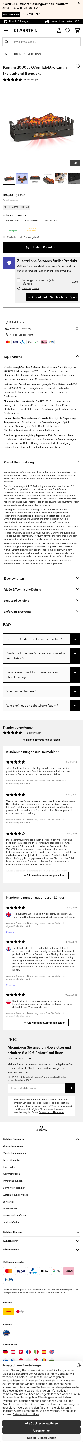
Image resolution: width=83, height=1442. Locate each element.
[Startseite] (9, 54)
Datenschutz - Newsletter (51, 1112)
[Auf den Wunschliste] (78, 66)
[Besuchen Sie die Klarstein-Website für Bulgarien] (51, 1360)
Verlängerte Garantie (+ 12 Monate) (38, 281)
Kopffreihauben (11, 1173)
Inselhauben (9, 1166)
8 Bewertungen (31, 80)
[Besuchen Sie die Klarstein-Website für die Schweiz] (21, 1352)
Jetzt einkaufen (11, 14)
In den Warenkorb (44, 247)
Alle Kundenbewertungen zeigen (45, 875)
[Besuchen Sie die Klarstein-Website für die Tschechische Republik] (13, 1360)
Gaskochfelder (11, 1222)
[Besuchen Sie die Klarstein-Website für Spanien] (44, 1352)
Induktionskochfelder (14, 1215)
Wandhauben (10, 1208)
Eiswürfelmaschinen (14, 1187)
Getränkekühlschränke (15, 1194)
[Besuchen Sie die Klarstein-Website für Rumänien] (44, 1360)
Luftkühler (8, 1201)
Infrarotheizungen (13, 1180)
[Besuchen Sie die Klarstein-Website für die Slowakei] (5, 1360)
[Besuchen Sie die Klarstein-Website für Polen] (28, 1360)
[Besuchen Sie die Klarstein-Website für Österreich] (13, 1352)
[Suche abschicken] (6, 41)
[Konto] (59, 30)
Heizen (17, 54)
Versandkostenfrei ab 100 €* (65, 21)
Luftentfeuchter (11, 1159)
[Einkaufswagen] (77, 30)
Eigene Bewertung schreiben (42, 739)
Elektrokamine (34, 54)
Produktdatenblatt (11, 200)
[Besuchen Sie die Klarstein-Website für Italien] (36, 1352)
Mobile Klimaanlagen (14, 1152)
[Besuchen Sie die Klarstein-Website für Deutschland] (5, 1352)
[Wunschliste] (67, 30)
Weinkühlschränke (13, 1145)
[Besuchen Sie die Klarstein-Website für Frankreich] (28, 1352)
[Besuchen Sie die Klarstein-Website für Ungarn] (21, 1360)
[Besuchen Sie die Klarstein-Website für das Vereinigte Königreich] (51, 1352)
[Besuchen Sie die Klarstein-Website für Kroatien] (36, 1360)
